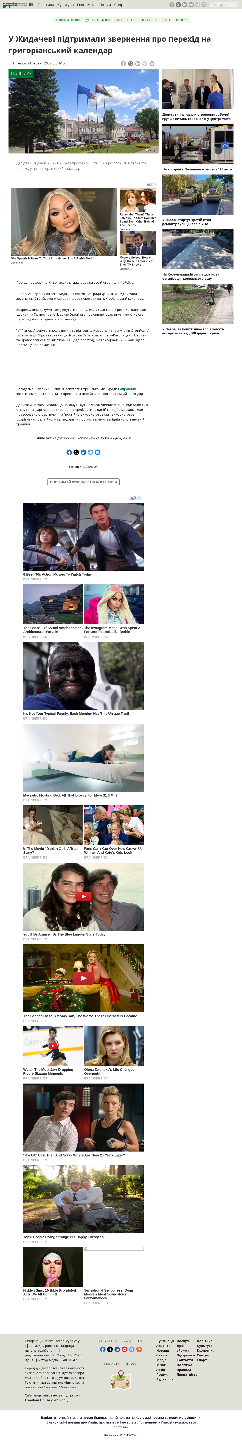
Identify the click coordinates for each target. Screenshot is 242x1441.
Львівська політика (68, 20)
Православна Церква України (113, 438)
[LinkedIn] (137, 63)
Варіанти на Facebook (83, 467)
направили (127, 389)
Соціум (105, 4)
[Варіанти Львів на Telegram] (197, 4)
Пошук (162, 1374)
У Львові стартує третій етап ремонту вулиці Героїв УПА (186, 222)
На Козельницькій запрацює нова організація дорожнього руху (190, 276)
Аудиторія (164, 1379)
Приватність (187, 1374)
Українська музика (98, 20)
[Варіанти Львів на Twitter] (178, 4)
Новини (181, 20)
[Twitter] (130, 63)
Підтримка (186, 1355)
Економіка (86, 4)
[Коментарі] (152, 63)
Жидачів (51, 438)
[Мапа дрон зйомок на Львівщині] (121, 1380)
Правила (184, 1370)
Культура (65, 4)
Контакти (185, 1360)
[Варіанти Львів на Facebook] (172, 4)
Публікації (165, 1341)
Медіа (161, 1360)
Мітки (161, 1365)
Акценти (163, 1346)
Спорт (119, 4)
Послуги (183, 1341)
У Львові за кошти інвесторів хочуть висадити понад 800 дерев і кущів (193, 331)
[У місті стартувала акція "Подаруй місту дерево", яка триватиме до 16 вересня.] (197, 304)
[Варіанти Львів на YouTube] (191, 4)
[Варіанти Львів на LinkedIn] (184, 4)
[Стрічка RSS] (204, 4)
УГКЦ (60, 438)
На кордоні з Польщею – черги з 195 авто (197, 169)
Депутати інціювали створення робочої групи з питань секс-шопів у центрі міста (196, 116)
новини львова (86, 438)
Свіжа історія (149, 20)
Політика (46, 4)
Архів (160, 1370)
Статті (167, 20)
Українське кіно (125, 20)
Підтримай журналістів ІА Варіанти (83, 482)
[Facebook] (123, 63)
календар (69, 438)
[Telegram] (144, 63)
